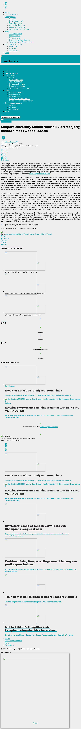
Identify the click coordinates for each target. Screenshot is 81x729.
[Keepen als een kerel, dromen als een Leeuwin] (25, 291)
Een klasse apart (16, 21)
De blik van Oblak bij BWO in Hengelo (21, 272)
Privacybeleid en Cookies (19, 40)
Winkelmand (14, 38)
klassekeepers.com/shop (49, 427)
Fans (7, 53)
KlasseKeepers (10, 142)
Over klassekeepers (13, 44)
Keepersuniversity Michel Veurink (17, 234)
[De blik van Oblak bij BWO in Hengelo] (25, 270)
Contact (12, 49)
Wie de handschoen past (19, 29)
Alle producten (15, 34)
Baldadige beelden (17, 25)
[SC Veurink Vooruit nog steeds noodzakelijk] (25, 313)
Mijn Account (14, 36)
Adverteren (14, 51)
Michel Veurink (46, 234)
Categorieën (10, 17)
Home (7, 13)
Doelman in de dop (17, 27)
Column (12, 19)
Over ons (13, 46)
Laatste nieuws (11, 15)
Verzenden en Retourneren (21, 42)
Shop (7, 32)
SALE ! (35, 723)
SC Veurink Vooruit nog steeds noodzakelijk (23, 315)
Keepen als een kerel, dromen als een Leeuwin (25, 293)
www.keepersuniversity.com (39, 174)
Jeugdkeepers (15, 23)
